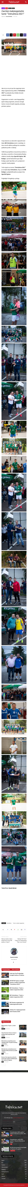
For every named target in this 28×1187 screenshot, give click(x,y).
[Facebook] (7, 34)
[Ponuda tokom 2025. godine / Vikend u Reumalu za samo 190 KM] (5, 1134)
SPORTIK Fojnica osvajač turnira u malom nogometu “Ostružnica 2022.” (17, 982)
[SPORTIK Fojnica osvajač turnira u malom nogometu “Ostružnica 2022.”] (5, 982)
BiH (6, 8)
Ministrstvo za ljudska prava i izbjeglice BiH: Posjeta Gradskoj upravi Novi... (9, 1042)
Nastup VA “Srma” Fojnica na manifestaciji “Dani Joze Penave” (21, 940)
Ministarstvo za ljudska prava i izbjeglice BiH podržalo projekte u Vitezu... (9, 1050)
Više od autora (15, 969)
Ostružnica (9, 923)
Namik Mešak (9, 16)
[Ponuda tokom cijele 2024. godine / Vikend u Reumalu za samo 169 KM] (5, 1141)
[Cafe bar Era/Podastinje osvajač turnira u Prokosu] (5, 975)
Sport (13, 8)
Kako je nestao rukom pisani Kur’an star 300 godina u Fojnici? (6, 940)
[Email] (21, 34)
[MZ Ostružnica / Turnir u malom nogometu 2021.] (5, 997)
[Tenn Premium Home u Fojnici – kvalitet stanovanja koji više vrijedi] (23, 1034)
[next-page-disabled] (5, 1017)
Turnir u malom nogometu (18, 923)
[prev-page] (2, 1017)
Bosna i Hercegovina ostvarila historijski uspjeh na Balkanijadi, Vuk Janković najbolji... (9, 1059)
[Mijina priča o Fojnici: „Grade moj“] (23, 1027)
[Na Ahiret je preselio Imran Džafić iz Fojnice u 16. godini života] (5, 1149)
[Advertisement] (14, 25)
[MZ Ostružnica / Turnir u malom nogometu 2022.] (5, 989)
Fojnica (10, 8)
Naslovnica (3, 5)
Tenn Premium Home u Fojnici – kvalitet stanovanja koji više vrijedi (9, 1034)
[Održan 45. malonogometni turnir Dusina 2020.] (5, 1011)
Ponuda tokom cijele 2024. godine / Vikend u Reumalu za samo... (17, 1141)
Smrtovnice (13, 1150)
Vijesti (9, 5)
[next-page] (5, 1065)
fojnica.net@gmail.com (18, 1117)
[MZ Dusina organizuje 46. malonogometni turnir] (5, 1004)
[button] (2, 2)
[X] (11, 34)
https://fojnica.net (14, 959)
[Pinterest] (14, 34)
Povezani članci (6, 969)
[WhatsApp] (18, 34)
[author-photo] (14, 955)
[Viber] (24, 34)
